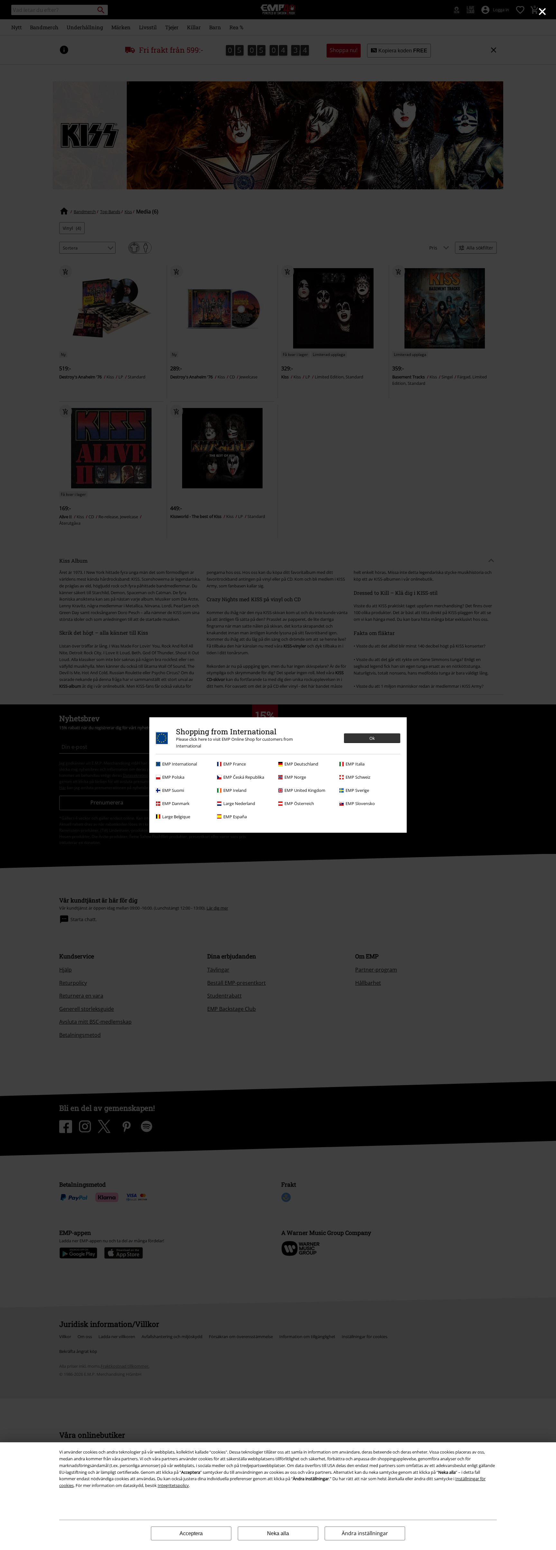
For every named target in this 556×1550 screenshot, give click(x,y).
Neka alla (278, 1533)
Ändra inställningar (365, 1533)
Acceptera (191, 1533)
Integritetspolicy (173, 1485)
